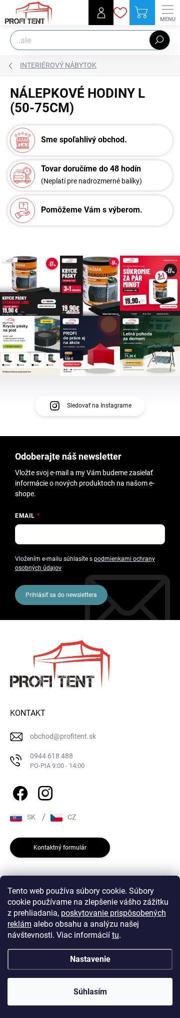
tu (115, 935)
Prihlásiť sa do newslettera (61, 594)
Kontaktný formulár (60, 847)
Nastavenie (90, 959)
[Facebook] (19, 791)
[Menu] (167, 12)
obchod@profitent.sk (63, 736)
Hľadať (159, 40)
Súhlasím (90, 991)
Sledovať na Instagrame (99, 405)
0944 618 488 (57, 760)
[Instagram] (43, 791)
